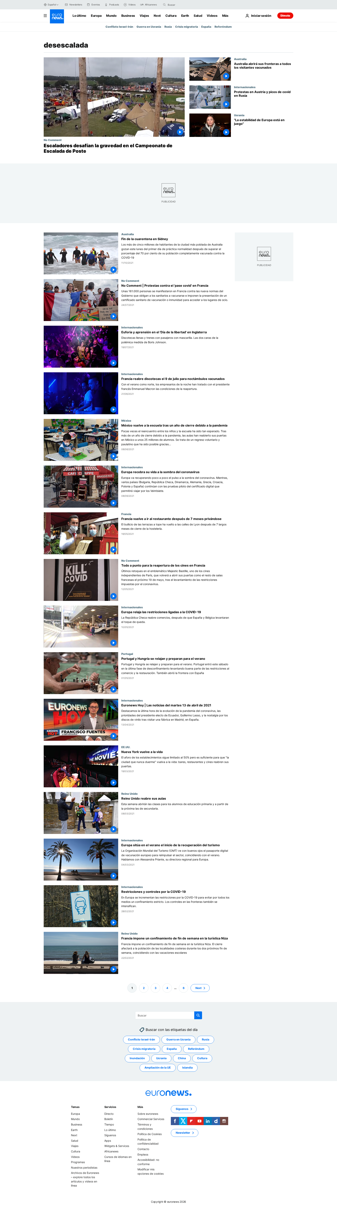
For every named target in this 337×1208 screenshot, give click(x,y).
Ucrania (239, 115)
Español (52, 4)
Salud (198, 16)
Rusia (168, 26)
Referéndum (223, 26)
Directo (285, 15)
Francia (126, 513)
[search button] (164, 5)
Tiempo (109, 1124)
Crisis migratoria (186, 26)
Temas (75, 1107)
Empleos (142, 1154)
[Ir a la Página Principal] (57, 16)
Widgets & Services (116, 1146)
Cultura (170, 16)
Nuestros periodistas (84, 1167)
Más (140, 1107)
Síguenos (110, 1135)
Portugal (127, 653)
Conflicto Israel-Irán (119, 26)
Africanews (111, 1151)
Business (128, 16)
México (126, 420)
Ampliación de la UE (158, 1067)
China (182, 1058)
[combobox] (184, 5)
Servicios (110, 1107)
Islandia (187, 1067)
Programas (78, 1162)
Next (157, 16)
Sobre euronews (147, 1113)
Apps (107, 1140)
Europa (96, 16)
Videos (212, 16)
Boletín (108, 1119)
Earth (185, 16)
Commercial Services (150, 1119)
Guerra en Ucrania (149, 26)
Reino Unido (129, 793)
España (206, 26)
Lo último (79, 16)
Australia (240, 58)
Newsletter (183, 1132)
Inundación (137, 1058)
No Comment (53, 139)
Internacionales (244, 87)
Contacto (143, 1149)
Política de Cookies (149, 1134)
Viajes (144, 16)
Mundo (111, 16)
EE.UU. (125, 747)
